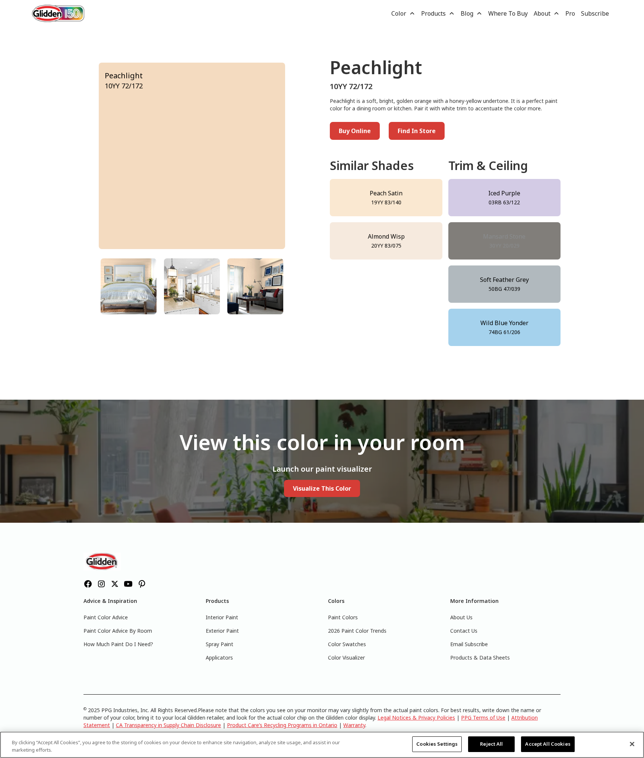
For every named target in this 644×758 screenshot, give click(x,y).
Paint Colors (343, 617)
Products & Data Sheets (480, 657)
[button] (403, 13)
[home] (58, 13)
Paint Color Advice (105, 617)
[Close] (632, 744)
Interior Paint (222, 617)
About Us (461, 617)
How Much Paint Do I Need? (118, 644)
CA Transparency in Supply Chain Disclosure (168, 725)
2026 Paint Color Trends (357, 630)
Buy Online (355, 131)
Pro (570, 13)
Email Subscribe (469, 644)
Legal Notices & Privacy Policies (416, 717)
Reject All (491, 743)
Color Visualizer (346, 657)
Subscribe (595, 13)
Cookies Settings (437, 743)
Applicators (219, 657)
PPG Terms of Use (483, 717)
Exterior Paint (222, 630)
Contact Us (463, 630)
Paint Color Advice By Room (117, 630)
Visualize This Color (322, 488)
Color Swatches (347, 644)
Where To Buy (508, 13)
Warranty (354, 725)
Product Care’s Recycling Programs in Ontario (282, 725)
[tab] (128, 286)
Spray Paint (219, 644)
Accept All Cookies (547, 743)
